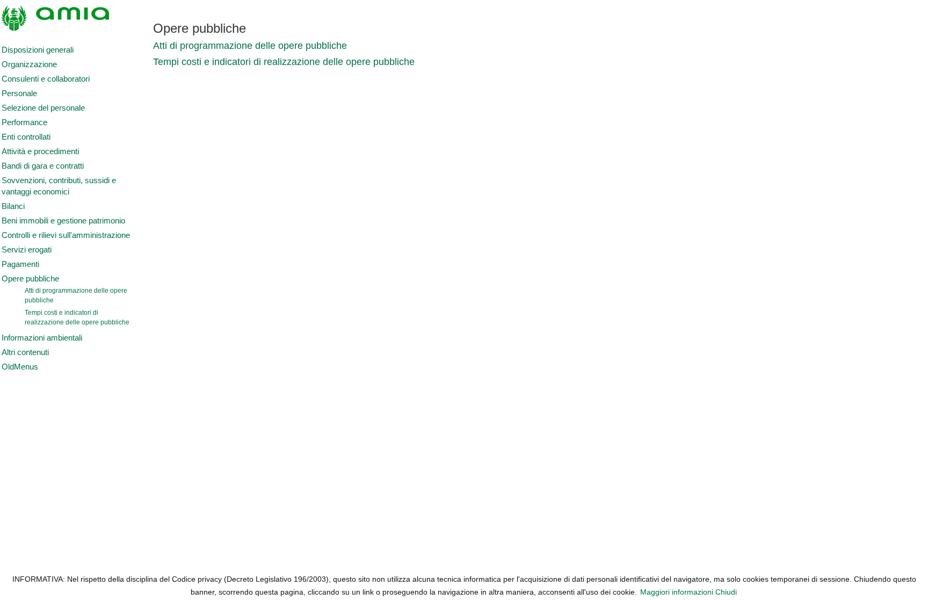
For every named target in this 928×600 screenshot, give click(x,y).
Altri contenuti (25, 352)
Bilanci (13, 206)
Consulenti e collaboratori (46, 79)
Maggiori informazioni (676, 592)
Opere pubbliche (30, 278)
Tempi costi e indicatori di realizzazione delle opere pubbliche (77, 317)
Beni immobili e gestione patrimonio (63, 220)
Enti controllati (26, 137)
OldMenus (20, 367)
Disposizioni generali (38, 50)
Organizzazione (29, 64)
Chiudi (726, 592)
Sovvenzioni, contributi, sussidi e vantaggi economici (59, 186)
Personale (19, 93)
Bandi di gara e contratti (43, 166)
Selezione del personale (43, 108)
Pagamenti (20, 264)
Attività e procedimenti (40, 151)
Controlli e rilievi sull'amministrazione (66, 235)
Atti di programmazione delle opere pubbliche (76, 295)
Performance (24, 122)
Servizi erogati (27, 249)
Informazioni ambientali (42, 338)
